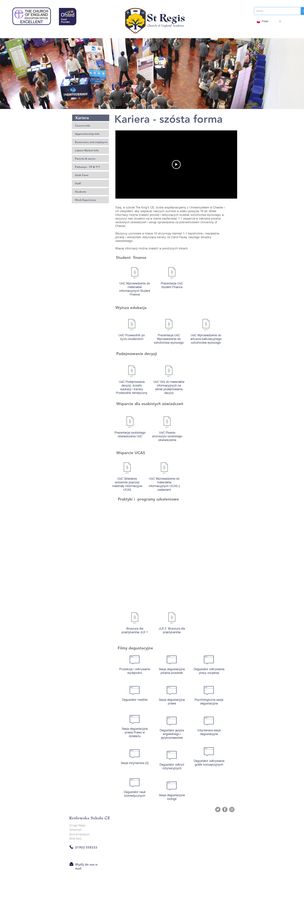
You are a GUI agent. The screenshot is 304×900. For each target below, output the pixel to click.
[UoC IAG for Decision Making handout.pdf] (168, 372)
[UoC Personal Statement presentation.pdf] (130, 422)
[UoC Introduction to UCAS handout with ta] (164, 468)
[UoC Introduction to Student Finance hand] (134, 273)
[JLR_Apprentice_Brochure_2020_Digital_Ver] (134, 618)
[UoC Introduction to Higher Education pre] (168, 325)
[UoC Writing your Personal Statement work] (167, 422)
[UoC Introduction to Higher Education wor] (206, 325)
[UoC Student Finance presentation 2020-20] (171, 273)
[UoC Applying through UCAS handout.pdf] (127, 468)
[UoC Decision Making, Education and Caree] (131, 372)
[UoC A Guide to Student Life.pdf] (131, 325)
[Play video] (176, 164)
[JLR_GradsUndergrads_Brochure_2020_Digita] (171, 618)
